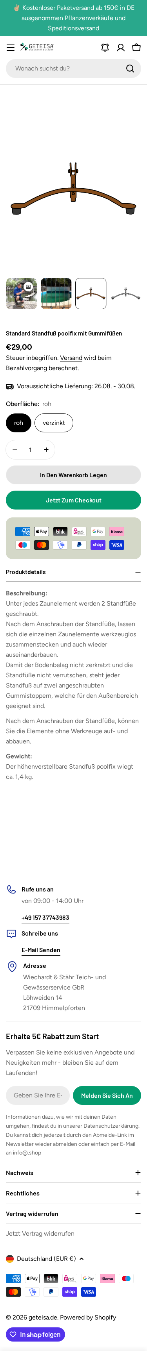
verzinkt (54, 422)
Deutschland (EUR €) (46, 1258)
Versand (71, 357)
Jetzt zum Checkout (74, 500)
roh (18, 422)
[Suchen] (130, 68)
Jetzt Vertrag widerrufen (40, 1233)
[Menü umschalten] (10, 47)
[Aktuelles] (105, 47)
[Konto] (120, 47)
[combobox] (73, 68)
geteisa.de (43, 1317)
